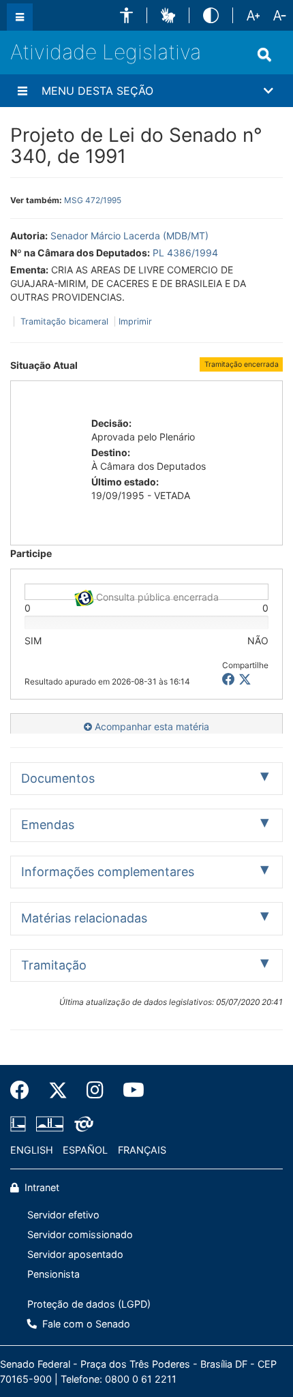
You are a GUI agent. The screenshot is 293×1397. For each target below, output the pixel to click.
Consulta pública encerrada (156, 595)
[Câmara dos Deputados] (20, 1123)
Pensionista (53, 1274)
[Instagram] (95, 1090)
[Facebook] (24, 1090)
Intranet (40, 1187)
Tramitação (54, 965)
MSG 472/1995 (92, 200)
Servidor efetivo (63, 1214)
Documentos (58, 778)
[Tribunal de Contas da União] (81, 1123)
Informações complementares (107, 872)
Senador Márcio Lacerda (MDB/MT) (129, 235)
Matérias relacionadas (84, 918)
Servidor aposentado (75, 1254)
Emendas (47, 824)
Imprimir (135, 321)
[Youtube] (128, 1090)
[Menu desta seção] (22, 91)
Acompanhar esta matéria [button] (150, 726)
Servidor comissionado (80, 1234)
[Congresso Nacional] (50, 1123)
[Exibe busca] (264, 54)
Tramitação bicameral (64, 321)
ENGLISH (31, 1150)
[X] (244, 679)
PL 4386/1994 (185, 252)
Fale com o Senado (85, 1324)
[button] (126, 15)
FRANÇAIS (142, 1150)
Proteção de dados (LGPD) (89, 1304)
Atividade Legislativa (105, 52)
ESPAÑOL (85, 1150)
